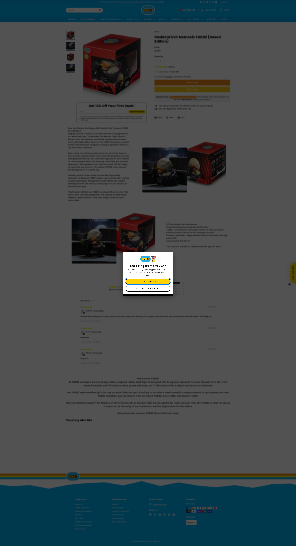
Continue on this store (148, 288)
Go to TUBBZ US (148, 281)
